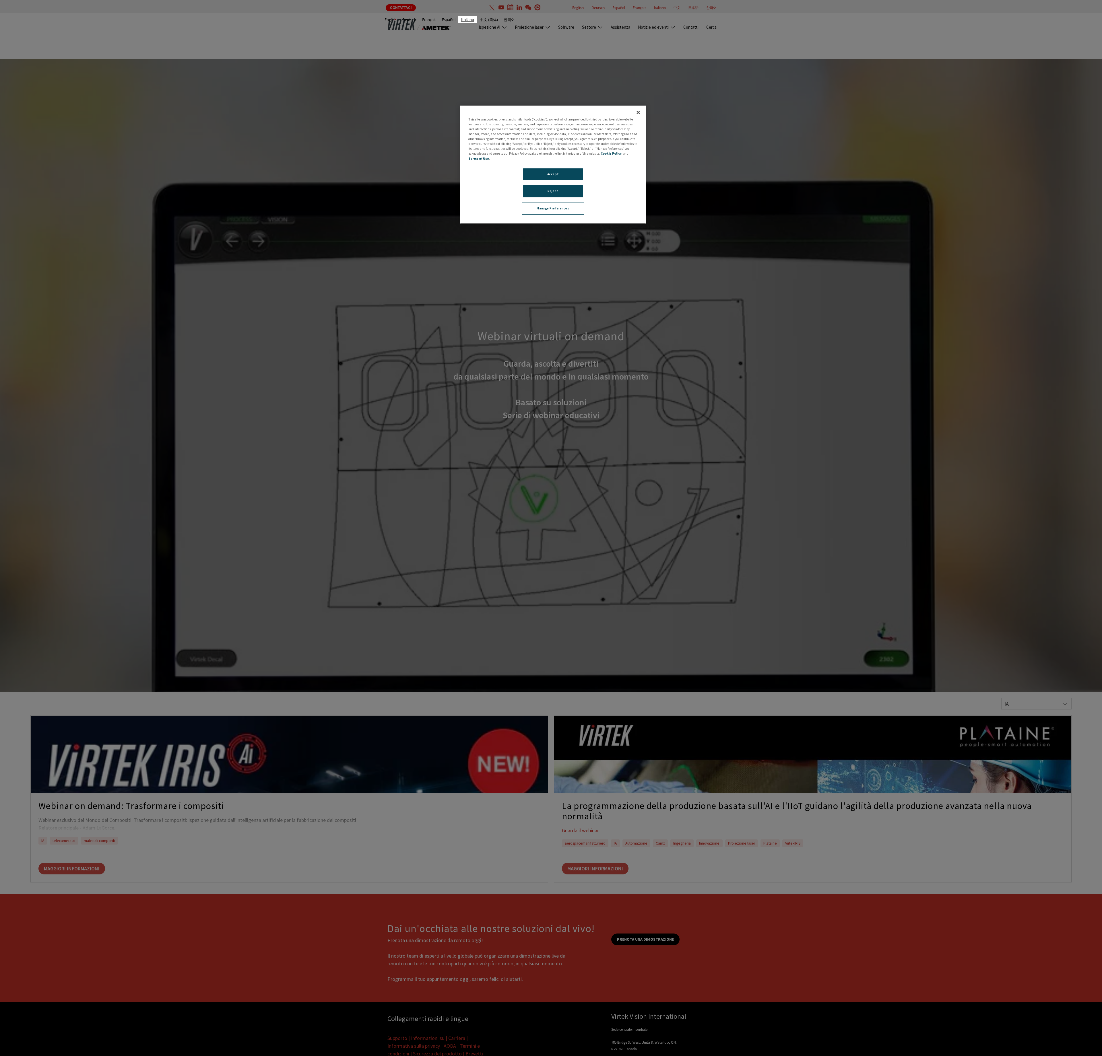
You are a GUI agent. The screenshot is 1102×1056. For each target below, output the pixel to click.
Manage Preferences (553, 209)
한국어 (509, 19)
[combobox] (467, 19)
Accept (553, 174)
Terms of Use (478, 159)
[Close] (638, 112)
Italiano (467, 19)
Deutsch (409, 19)
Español (448, 19)
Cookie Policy (611, 154)
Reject (553, 191)
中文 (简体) (489, 19)
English (391, 19)
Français (429, 19)
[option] (390, 19)
